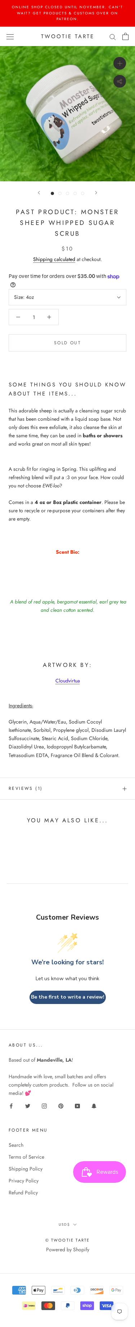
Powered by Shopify (67, 1249)
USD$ (64, 1224)
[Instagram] (44, 1105)
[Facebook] (11, 1105)
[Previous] (39, 192)
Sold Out (67, 343)
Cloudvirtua (67, 680)
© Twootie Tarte (67, 1240)
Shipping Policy (25, 1168)
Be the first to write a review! (67, 997)
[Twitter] (27, 1105)
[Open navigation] (10, 36)
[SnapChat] (93, 1105)
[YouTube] (77, 1105)
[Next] (96, 192)
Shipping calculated (54, 259)
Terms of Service (26, 1156)
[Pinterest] (60, 1105)
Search (16, 1145)
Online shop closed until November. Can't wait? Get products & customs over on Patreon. (67, 13)
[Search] (112, 36)
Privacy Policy (24, 1180)
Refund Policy (23, 1192)
